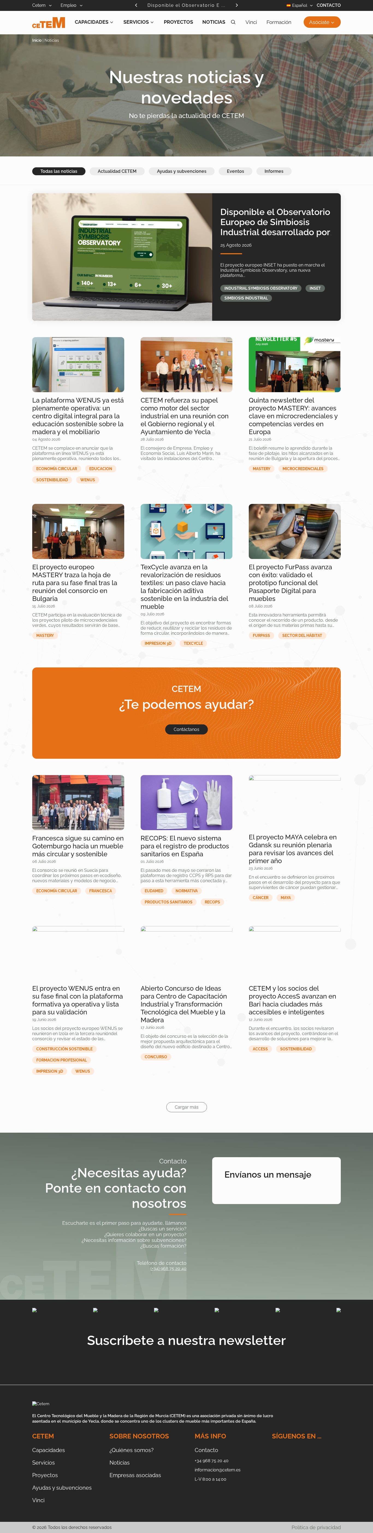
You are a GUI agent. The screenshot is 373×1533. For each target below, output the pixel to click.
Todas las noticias (58, 171)
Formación (279, 22)
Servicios (136, 22)
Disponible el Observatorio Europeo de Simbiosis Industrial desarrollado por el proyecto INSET (275, 227)
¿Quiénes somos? (131, 1450)
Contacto (329, 5)
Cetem (39, 5)
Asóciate (319, 22)
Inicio (37, 40)
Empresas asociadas (135, 1475)
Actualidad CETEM (117, 171)
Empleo (69, 5)
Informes (274, 171)
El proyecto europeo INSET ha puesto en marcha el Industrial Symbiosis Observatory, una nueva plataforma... (272, 270)
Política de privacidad (316, 1527)
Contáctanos (186, 729)
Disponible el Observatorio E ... (186, 5)
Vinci (251, 22)
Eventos (235, 171)
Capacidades (91, 22)
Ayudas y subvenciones (181, 171)
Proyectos (178, 22)
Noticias (213, 22)
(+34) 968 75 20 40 (168, 1268)
